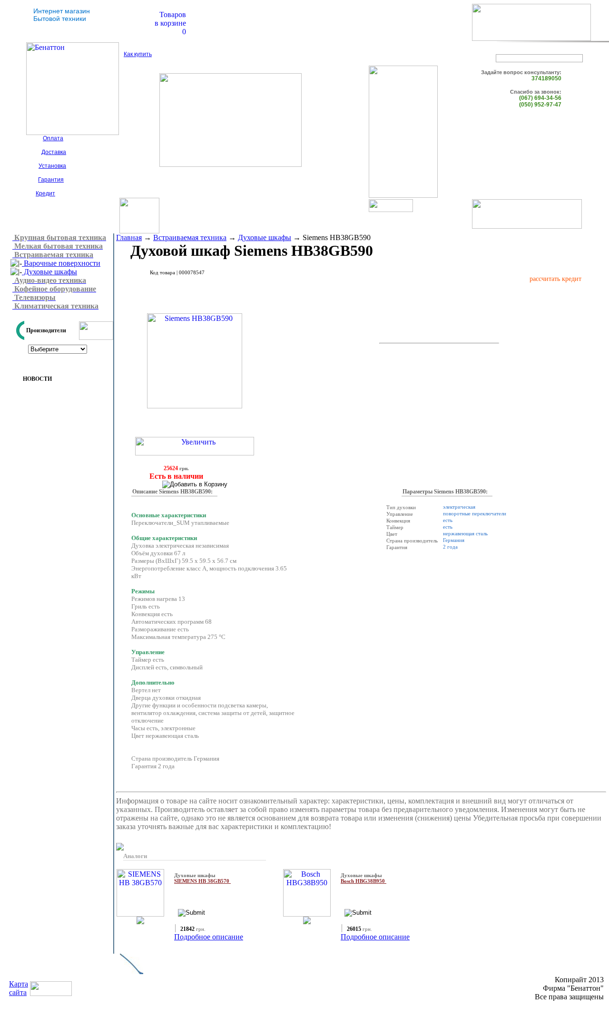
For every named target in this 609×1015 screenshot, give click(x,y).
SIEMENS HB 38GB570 (202, 881)
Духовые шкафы (49, 272)
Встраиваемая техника (189, 237)
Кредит (45, 193)
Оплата (53, 138)
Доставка (53, 152)
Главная (129, 237)
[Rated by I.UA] (51, 993)
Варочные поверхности (61, 263)
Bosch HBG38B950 (363, 881)
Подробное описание (208, 937)
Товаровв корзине (170, 18)
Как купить (138, 54)
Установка (52, 166)
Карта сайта (18, 988)
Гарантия (51, 179)
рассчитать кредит (555, 278)
